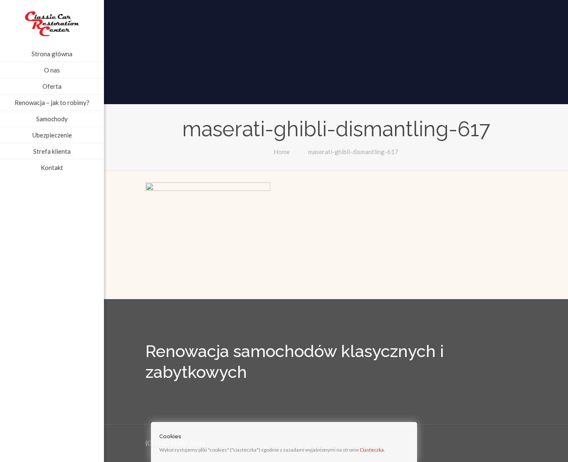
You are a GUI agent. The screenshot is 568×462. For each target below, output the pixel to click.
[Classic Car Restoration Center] (52, 23)
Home (282, 151)
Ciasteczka (372, 450)
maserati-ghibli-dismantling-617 (353, 151)
